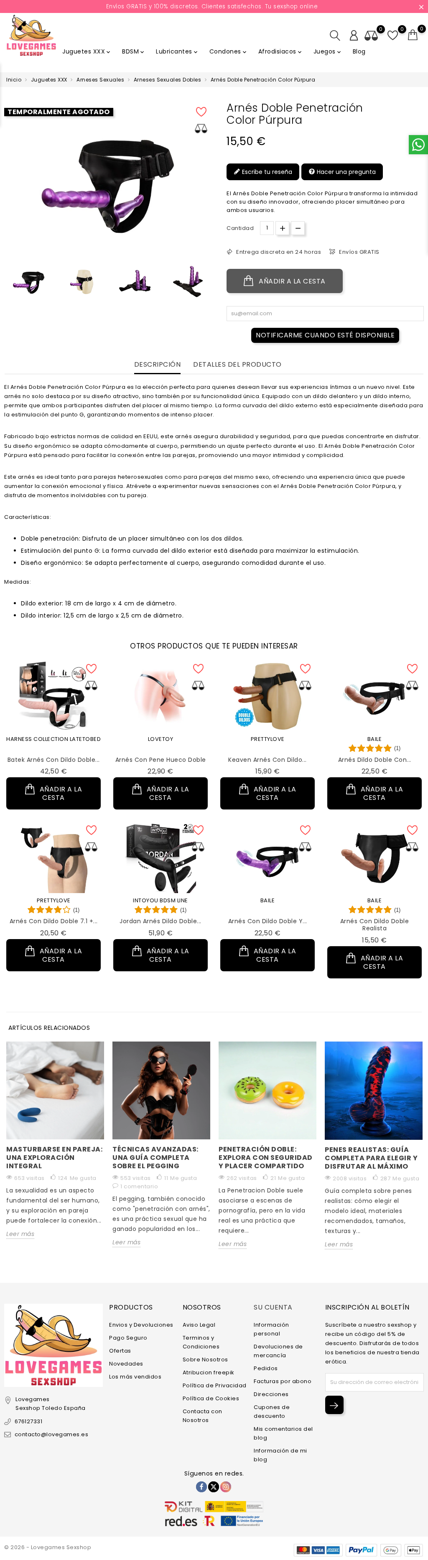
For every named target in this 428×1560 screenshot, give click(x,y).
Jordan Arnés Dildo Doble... (160, 921)
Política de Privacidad (215, 1385)
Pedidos (266, 1368)
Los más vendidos (135, 1377)
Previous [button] (8, 283)
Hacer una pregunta (345, 172)
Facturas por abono (282, 1381)
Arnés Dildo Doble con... (374, 760)
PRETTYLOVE (268, 739)
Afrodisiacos (280, 51)
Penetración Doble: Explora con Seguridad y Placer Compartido (266, 1157)
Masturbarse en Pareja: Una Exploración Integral (54, 1157)
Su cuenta (273, 1307)
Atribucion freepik (208, 1372)
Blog (359, 51)
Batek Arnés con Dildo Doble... (54, 760)
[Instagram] (225, 1486)
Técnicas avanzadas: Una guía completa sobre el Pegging (155, 1157)
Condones (228, 51)
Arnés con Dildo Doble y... (267, 921)
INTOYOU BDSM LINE (160, 900)
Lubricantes (177, 51)
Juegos (327, 51)
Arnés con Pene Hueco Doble (160, 760)
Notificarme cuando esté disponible (325, 335)
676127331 (28, 1421)
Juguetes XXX (87, 51)
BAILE (374, 739)
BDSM (133, 51)
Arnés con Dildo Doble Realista (374, 924)
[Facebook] (201, 1486)
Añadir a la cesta (291, 281)
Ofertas (120, 1351)
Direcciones (271, 1394)
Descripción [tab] (157, 364)
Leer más (20, 1234)
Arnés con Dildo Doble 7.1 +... (54, 921)
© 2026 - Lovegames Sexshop (47, 1547)
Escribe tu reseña (266, 172)
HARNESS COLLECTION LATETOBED (53, 739)
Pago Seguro (128, 1338)
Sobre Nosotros (205, 1359)
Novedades (126, 1364)
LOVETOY (160, 739)
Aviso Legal (199, 1325)
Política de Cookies (211, 1398)
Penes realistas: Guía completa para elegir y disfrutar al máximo (371, 1158)
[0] (413, 35)
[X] (213, 1486)
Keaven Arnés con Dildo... (267, 760)
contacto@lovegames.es (51, 1434)
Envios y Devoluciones (141, 1325)
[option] (28, 281)
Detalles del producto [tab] (237, 364)
